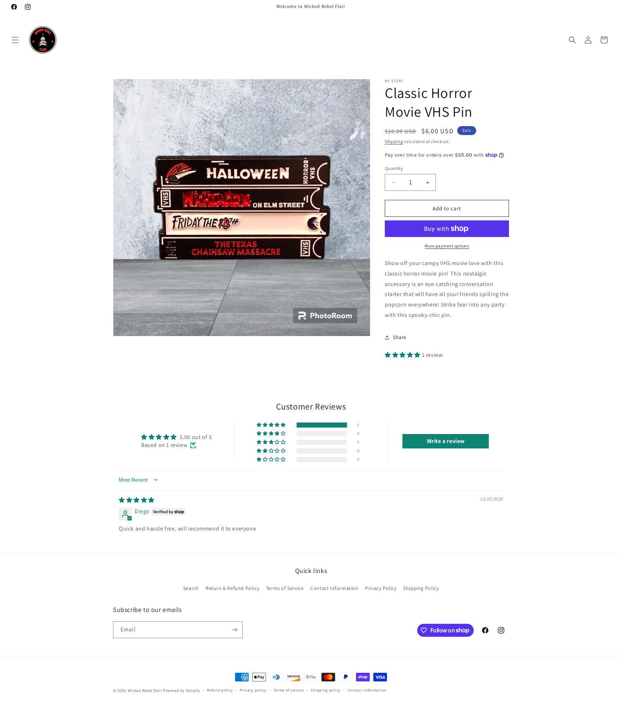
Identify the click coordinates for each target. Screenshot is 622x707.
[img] (136, 500)
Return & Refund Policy (232, 588)
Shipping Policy (421, 588)
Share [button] (399, 337)
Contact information (367, 690)
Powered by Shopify (181, 690)
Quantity (394, 168)
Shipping (394, 141)
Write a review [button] (446, 441)
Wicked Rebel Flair (145, 690)
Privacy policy (253, 690)
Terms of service (289, 690)
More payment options (447, 246)
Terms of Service (285, 588)
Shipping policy (326, 690)
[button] (15, 40)
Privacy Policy (380, 588)
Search (191, 588)
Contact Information (334, 588)
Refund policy (220, 690)
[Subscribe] (234, 629)
